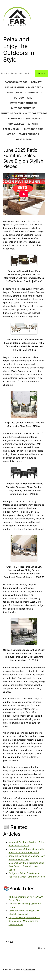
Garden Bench (11, 129)
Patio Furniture (15, 87)
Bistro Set (34, 87)
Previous (9, 942)
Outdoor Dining (33, 129)
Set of (11, 134)
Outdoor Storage (36, 113)
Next (40, 948)
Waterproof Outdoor (23, 103)
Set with (32, 123)
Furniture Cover (11, 113)
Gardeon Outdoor (16, 82)
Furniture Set (15, 92)
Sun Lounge (33, 118)
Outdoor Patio (23, 97)
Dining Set (33, 92)
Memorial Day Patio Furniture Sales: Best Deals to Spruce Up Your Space (26, 866)
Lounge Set (15, 118)
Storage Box (16, 123)
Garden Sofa (24, 139)
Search (41, 73)
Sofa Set (36, 82)
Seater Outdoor (29, 134)
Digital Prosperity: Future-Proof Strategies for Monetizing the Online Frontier (24, 921)
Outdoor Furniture (23, 108)
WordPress (29, 969)
